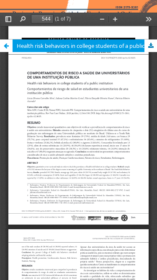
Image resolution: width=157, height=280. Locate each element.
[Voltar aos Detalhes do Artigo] (6, 45)
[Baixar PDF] (150, 45)
